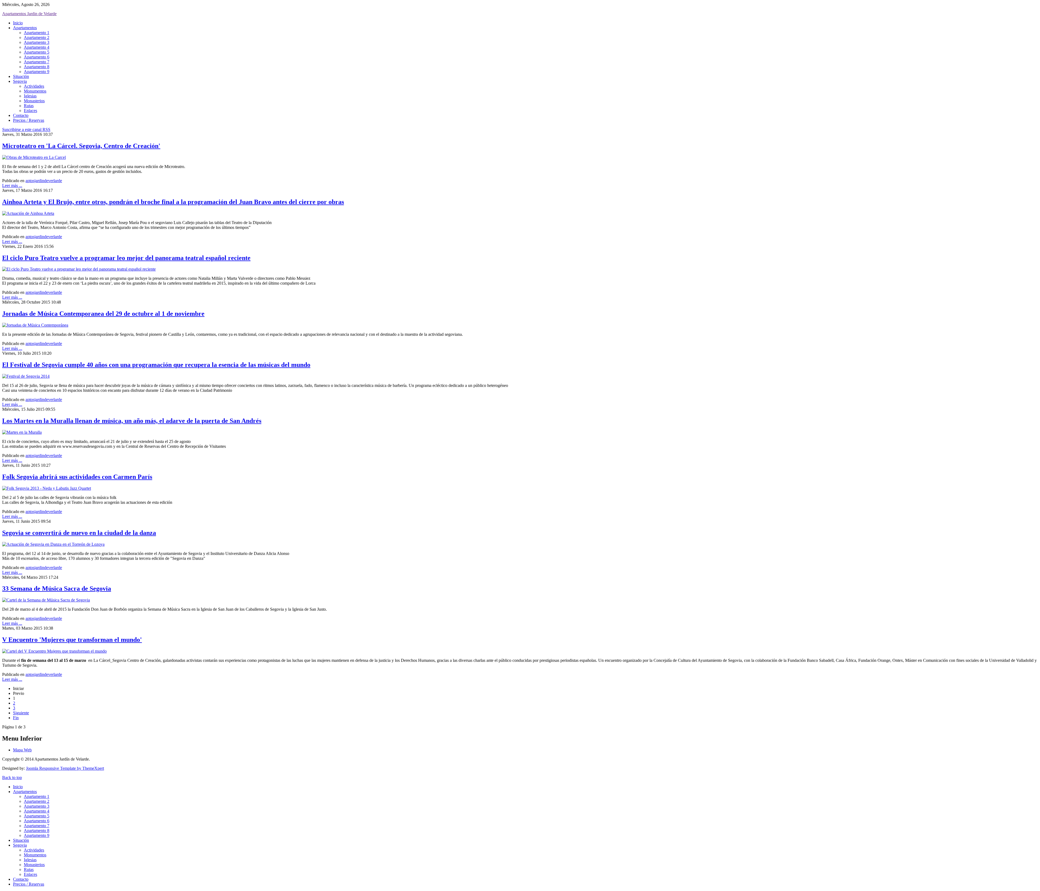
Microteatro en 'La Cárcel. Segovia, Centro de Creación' (81, 145)
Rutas (29, 105)
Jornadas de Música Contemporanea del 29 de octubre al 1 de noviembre (103, 313)
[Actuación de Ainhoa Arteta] (28, 213)
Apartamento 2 (36, 37)
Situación (21, 76)
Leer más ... (12, 185)
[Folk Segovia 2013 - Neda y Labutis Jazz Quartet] (46, 488)
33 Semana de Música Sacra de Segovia (56, 588)
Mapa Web (22, 750)
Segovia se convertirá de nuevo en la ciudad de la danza (79, 532)
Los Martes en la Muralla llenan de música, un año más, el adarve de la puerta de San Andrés (131, 420)
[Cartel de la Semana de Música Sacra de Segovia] (46, 600)
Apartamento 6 (36, 57)
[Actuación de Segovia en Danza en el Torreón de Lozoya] (53, 544)
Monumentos (35, 91)
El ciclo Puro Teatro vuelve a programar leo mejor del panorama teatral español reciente (126, 257)
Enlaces (30, 110)
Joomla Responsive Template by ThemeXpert (65, 768)
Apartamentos (25, 27)
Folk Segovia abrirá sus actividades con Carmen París (77, 476)
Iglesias (30, 96)
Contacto (20, 115)
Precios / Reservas (28, 120)
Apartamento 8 (36, 66)
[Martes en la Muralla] (22, 432)
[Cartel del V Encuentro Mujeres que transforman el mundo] (54, 651)
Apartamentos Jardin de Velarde (29, 13)
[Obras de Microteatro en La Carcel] (34, 157)
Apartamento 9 (36, 71)
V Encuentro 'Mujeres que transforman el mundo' (72, 639)
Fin (16, 717)
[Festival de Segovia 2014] (26, 376)
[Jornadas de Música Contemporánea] (35, 325)
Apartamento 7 (36, 62)
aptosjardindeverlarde (43, 180)
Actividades (34, 86)
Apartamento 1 (36, 32)
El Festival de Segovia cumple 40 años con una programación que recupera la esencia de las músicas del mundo (156, 364)
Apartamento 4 (36, 47)
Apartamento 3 (36, 42)
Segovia (20, 81)
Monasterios (34, 100)
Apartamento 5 (36, 52)
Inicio (18, 23)
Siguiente (21, 713)
